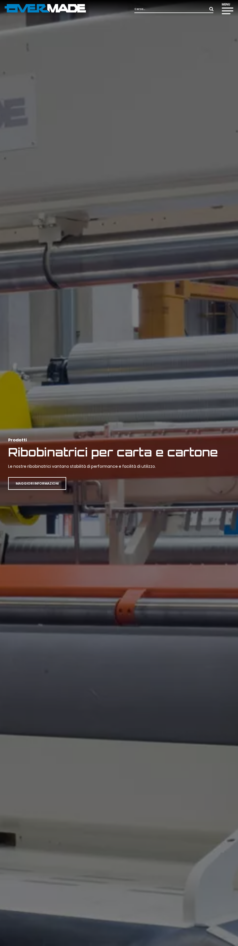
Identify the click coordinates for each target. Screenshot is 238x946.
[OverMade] (45, 8)
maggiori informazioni (37, 483)
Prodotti (17, 440)
